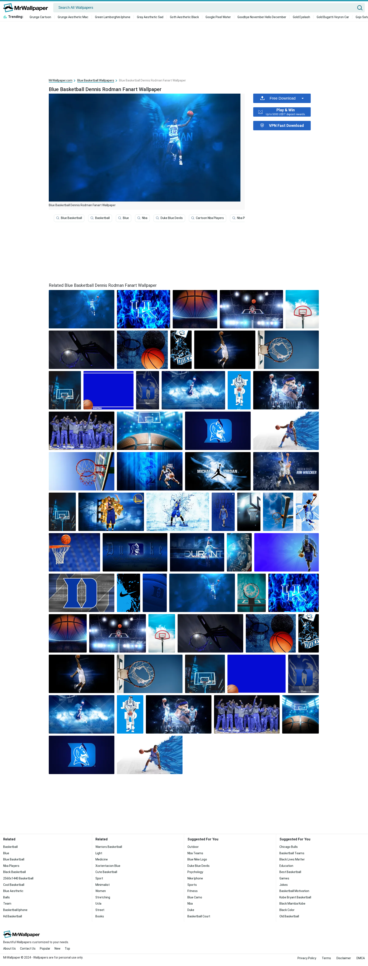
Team (7, 903)
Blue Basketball (71, 218)
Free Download (283, 98)
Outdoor (193, 847)
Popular (45, 948)
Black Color (287, 910)
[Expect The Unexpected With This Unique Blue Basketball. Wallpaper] (224, 350)
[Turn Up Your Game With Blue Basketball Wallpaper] (193, 390)
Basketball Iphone (15, 910)
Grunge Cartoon (40, 17)
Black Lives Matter (292, 859)
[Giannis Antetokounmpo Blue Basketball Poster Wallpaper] (239, 552)
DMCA (360, 958)
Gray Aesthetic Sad (150, 17)
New (57, 948)
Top (67, 948)
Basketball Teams (291, 853)
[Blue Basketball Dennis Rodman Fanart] (81, 309)
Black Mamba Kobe (292, 903)
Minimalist (102, 884)
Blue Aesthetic (13, 891)
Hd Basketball (12, 916)
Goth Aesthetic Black (184, 17)
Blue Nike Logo (197, 859)
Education (286, 865)
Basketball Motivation (294, 891)
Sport (99, 878)
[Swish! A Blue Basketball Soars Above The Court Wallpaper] (286, 471)
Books (99, 916)
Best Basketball (290, 872)
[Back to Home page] (27, 7)
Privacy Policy (307, 958)
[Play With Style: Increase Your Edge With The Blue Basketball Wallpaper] (195, 309)
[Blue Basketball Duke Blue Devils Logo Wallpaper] (218, 431)
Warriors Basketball (108, 847)
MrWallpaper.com (60, 80)
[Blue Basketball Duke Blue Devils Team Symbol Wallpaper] (147, 390)
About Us (9, 948)
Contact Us (28, 948)
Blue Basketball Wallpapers (95, 80)
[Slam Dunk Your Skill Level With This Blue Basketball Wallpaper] (74, 552)
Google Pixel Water (218, 17)
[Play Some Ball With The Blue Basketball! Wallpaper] (286, 552)
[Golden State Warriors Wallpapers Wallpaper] (111, 512)
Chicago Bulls (288, 847)
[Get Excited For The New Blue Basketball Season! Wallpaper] (251, 309)
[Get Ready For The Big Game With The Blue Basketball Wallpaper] (178, 512)
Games (284, 878)
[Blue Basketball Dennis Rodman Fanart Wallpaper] (202, 593)
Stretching (102, 897)
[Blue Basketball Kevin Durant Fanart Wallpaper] (197, 552)
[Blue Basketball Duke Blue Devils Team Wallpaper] (81, 431)
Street (99, 910)
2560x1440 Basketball (18, 878)
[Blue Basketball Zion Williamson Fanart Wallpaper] (223, 512)
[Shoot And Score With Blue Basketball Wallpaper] (81, 593)
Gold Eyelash (301, 17)
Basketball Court (198, 916)
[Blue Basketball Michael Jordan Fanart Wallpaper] (218, 471)
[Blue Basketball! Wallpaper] (286, 431)
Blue (126, 218)
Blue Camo (194, 897)
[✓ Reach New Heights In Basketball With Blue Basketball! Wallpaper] (251, 593)
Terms (326, 958)
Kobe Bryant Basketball (295, 897)
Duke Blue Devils (172, 218)
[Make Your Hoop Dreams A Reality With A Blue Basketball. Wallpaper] (81, 350)
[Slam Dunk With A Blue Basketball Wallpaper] (150, 471)
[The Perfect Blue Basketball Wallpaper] (288, 350)
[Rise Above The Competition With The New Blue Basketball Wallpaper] (62, 512)
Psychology (195, 872)
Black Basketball (14, 872)
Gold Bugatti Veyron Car (333, 17)
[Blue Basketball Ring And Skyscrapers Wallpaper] (65, 390)
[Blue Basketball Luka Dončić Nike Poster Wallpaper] (239, 390)
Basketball (102, 218)
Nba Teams (195, 853)
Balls (6, 897)
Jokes (283, 884)
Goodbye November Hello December (261, 17)
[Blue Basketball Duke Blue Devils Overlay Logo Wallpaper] (135, 552)
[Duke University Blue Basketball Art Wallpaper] (181, 350)
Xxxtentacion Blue (107, 865)
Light (98, 853)
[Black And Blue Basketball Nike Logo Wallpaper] (128, 593)
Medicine (101, 859)
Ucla (98, 903)
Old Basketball (289, 916)
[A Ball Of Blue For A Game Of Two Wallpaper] (81, 471)
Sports (192, 884)
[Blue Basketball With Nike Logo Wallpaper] (155, 593)
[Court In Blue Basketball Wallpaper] (150, 431)
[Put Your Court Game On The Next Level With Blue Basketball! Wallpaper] (278, 512)
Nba (144, 218)
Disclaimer (343, 958)
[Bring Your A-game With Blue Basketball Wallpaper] (286, 390)
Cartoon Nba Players (210, 218)
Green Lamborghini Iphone (112, 17)
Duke (190, 910)
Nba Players (245, 218)
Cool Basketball (13, 884)
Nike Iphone (195, 878)
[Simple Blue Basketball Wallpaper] (108, 390)
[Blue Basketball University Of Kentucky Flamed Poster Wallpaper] (143, 309)
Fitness (192, 891)
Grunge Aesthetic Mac (73, 17)
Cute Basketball (106, 872)
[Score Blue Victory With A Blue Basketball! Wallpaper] (302, 309)
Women (100, 891)
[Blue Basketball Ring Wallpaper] (248, 512)
